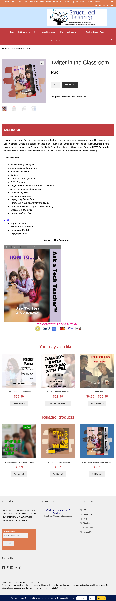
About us (86, 523)
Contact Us (87, 514)
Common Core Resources (44, 32)
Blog (85, 519)
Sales (66, 2)
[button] (42, 63)
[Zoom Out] (22, 247)
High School (76, 97)
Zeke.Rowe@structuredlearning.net (58, 516)
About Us (57, 2)
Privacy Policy (88, 532)
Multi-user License (74, 32)
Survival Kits (8, 2)
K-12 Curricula (24, 32)
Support (74, 2)
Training (54, 40)
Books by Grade (36, 2)
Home (11, 32)
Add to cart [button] (19, 474)
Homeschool (21, 2)
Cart (82, 2)
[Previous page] (6, 247)
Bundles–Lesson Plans (95, 32)
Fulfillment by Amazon (58, 403)
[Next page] (10, 247)
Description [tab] (12, 129)
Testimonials (88, 527)
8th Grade (65, 97)
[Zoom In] (25, 247)
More (48, 2)
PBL (61, 32)
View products (18, 403)
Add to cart (70, 84)
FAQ (85, 510)
